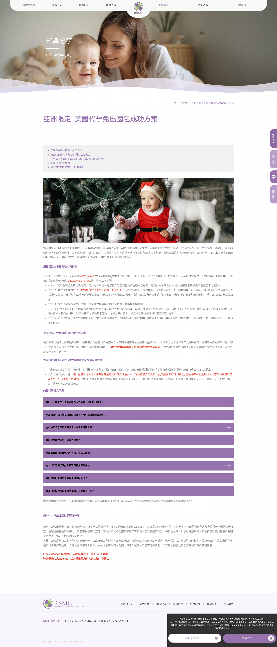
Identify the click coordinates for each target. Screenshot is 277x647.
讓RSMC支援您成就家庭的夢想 (67, 167)
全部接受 (246, 638)
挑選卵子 (273, 159)
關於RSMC (29, 5)
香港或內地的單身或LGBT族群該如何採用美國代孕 (77, 158)
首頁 (174, 102)
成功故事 (203, 5)
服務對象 (84, 5)
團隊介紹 (111, 5)
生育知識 (273, 194)
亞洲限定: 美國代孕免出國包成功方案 (216, 102)
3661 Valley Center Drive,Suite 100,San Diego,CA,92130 (96, 621)
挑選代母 (273, 138)
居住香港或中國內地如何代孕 (66, 150)
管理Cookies (192, 638)
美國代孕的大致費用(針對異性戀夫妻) (70, 154)
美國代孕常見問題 (60, 163)
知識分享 (164, 5)
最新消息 (57, 5)
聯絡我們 (242, 5)
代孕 (193, 102)
